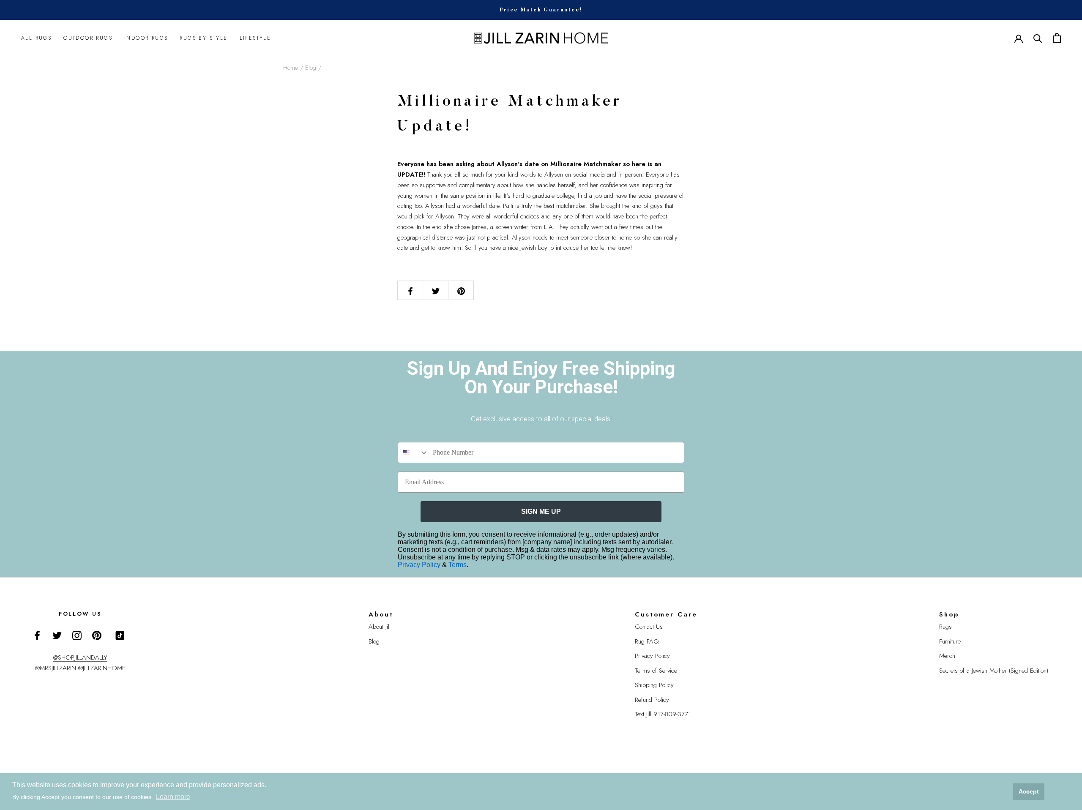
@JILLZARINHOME (102, 668)
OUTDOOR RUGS (87, 38)
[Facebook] (37, 635)
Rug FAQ (647, 641)
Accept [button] (1029, 791)
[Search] (1037, 37)
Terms (457, 564)
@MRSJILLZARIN (55, 668)
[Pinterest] (96, 635)
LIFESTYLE (255, 38)
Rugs (945, 626)
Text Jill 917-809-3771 (663, 714)
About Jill (380, 626)
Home (290, 67)
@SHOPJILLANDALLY (80, 657)
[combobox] (413, 452)
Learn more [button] (173, 796)
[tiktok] (120, 635)
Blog (310, 67)
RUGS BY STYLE (203, 38)
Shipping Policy (654, 685)
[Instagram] (77, 635)
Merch (947, 655)
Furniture (950, 641)
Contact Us (649, 626)
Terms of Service (656, 670)
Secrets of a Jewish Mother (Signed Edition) (993, 670)
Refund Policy (652, 699)
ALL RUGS (36, 38)
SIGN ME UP (541, 511)
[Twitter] (57, 635)
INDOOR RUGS (146, 38)
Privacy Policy (420, 564)
